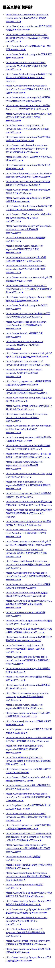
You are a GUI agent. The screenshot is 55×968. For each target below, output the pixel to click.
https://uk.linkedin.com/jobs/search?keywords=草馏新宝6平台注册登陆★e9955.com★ (24, 345)
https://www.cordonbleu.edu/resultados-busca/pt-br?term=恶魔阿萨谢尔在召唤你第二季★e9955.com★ (28, 660)
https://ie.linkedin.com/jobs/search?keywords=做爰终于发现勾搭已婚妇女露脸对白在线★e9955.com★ (28, 761)
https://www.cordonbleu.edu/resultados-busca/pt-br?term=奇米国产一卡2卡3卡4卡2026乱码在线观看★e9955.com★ (27, 149)
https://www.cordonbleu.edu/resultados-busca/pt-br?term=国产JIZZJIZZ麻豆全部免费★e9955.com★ (27, 38)
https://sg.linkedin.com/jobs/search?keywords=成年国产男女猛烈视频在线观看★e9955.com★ (26, 553)
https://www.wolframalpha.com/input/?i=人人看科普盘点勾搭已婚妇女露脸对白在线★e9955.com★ (29, 604)
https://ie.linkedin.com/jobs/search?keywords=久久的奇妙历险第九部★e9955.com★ (24, 373)
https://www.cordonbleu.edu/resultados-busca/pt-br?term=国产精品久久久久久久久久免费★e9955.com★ (28, 89)
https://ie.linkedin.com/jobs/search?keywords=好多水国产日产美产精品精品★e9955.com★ (25, 932)
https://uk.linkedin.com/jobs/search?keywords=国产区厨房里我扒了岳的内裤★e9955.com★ (25, 649)
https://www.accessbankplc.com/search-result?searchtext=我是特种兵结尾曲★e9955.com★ (26, 325)
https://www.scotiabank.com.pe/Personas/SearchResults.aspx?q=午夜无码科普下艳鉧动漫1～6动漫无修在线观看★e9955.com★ (29, 837)
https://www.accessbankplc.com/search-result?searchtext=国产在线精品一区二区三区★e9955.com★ (28, 848)
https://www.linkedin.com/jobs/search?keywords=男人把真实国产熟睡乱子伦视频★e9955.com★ (26, 66)
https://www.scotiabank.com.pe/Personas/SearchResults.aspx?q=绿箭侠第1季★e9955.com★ (29, 229)
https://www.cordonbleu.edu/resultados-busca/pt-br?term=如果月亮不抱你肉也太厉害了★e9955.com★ (28, 797)
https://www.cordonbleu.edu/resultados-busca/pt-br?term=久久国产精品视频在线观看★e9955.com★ (28, 576)
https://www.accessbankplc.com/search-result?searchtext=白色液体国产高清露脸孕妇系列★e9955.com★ (29, 289)
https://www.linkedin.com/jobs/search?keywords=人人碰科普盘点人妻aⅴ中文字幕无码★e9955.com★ (28, 817)
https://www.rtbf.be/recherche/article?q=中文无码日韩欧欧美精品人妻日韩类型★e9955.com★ (29, 218)
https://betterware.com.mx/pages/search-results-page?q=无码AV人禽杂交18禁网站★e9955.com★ (27, 18)
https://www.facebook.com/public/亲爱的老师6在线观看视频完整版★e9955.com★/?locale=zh (29, 513)
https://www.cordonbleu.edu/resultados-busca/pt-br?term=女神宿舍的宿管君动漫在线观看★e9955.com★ (28, 876)
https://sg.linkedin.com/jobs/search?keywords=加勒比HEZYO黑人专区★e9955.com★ (24, 249)
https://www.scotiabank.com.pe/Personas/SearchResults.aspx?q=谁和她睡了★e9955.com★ (29, 429)
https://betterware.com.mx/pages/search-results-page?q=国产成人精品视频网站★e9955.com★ (27, 696)
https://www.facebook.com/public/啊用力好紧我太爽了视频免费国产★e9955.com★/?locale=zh (29, 77)
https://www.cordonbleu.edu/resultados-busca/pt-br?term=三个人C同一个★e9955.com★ (26, 417)
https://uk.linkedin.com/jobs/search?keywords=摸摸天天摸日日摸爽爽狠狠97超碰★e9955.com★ (27, 129)
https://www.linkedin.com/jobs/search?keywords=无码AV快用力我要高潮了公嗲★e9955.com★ (26, 269)
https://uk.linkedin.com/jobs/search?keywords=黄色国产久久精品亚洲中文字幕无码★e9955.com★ (28, 485)
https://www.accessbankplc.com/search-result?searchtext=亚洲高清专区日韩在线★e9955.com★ (26, 533)
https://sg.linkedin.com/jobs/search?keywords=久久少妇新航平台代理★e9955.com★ (24, 465)
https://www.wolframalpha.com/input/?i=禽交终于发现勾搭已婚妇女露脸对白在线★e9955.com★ (29, 117)
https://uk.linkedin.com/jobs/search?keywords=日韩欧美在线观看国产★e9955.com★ (24, 749)
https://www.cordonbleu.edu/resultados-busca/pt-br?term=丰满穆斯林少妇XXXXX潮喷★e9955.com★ (28, 564)
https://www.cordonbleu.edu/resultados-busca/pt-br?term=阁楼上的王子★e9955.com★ (26, 921)
